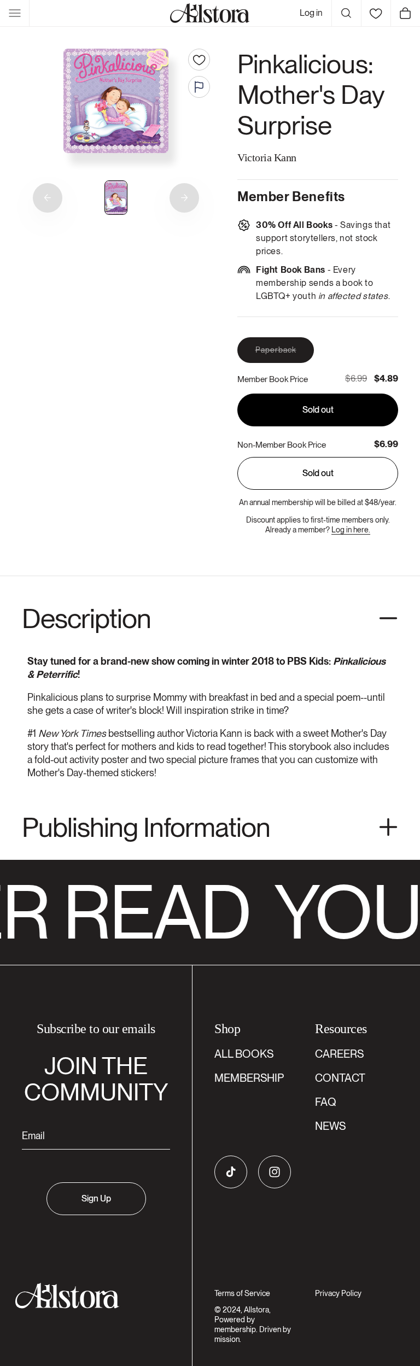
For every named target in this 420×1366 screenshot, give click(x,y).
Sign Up (96, 1198)
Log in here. (350, 529)
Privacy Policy (338, 1293)
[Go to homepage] (89, 1296)
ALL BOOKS (243, 1053)
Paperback (284, 354)
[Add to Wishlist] (199, 60)
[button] (15, 13)
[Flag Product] (199, 87)
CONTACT (340, 1077)
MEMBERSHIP (249, 1077)
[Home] (210, 13)
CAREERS (339, 1053)
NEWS (330, 1126)
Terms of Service (242, 1293)
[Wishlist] (375, 13)
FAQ (325, 1102)
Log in (311, 13)
